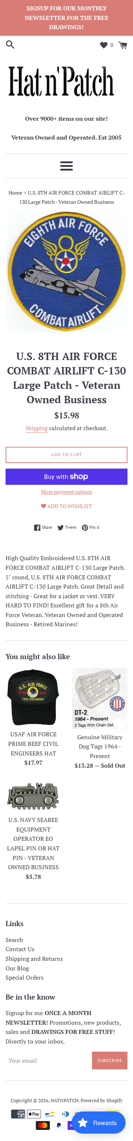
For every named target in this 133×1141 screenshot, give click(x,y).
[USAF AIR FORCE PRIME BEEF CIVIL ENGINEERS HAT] (33, 697)
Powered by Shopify (102, 1100)
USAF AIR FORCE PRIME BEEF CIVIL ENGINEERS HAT (33, 743)
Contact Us (20, 949)
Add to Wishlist (69, 506)
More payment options (66, 491)
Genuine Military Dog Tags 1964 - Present (99, 746)
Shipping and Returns (34, 959)
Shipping (36, 428)
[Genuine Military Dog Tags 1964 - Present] (99, 698)
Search (14, 940)
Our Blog (17, 968)
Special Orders (25, 977)
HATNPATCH (64, 1100)
